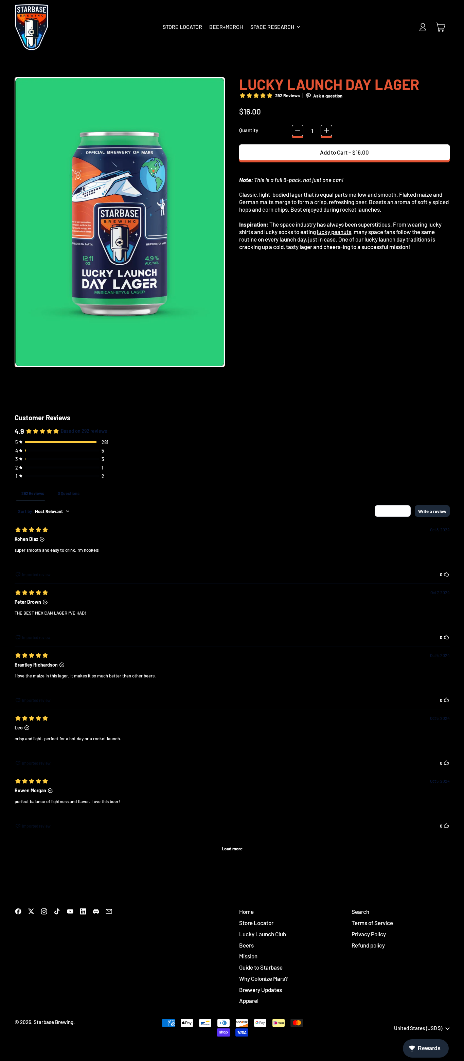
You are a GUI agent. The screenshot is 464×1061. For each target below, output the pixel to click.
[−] (297, 130)
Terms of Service (372, 922)
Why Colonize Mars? (263, 978)
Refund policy (368, 945)
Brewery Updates (260, 989)
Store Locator (256, 922)
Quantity (248, 130)
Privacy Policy (369, 934)
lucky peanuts (334, 231)
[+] (326, 130)
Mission (248, 956)
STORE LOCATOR (182, 26)
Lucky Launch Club (262, 934)
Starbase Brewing (53, 1022)
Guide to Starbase (261, 967)
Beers (246, 945)
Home (246, 911)
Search (360, 911)
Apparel (248, 1000)
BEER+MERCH (226, 26)
